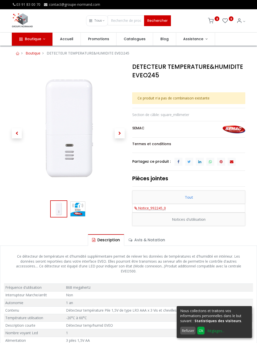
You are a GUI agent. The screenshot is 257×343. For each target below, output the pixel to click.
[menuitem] (67, 39)
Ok (201, 330)
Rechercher (157, 20)
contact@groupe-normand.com (74, 4)
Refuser (188, 330)
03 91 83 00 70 (28, 4)
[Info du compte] (240, 21)
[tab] (106, 240)
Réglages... (215, 330)
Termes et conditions (151, 143)
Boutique (33, 53)
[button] (97, 20)
